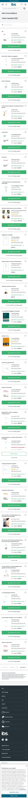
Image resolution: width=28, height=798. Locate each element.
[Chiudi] (26, 765)
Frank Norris (15, 466)
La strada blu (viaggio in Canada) (11, 311)
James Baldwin (15, 338)
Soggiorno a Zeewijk (7, 235)
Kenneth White (15, 313)
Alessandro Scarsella (17, 543)
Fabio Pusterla (15, 492)
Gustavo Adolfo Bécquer (18, 58)
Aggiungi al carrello (15, 46)
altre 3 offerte (17, 50)
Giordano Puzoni (22, 210)
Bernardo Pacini (15, 159)
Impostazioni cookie (14, 792)
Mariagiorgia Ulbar (16, 134)
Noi (2, 31)
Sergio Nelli (14, 595)
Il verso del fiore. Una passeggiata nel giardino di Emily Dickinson (12, 567)
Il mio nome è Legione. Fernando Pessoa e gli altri (13, 106)
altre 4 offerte (17, 202)
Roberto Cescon (16, 644)
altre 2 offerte (17, 75)
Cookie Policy (23, 789)
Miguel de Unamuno (16, 263)
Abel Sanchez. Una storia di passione (11, 261)
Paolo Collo (14, 109)
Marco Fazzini (15, 288)
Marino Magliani (16, 237)
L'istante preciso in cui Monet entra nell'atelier (11, 182)
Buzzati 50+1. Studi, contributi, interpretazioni (10, 413)
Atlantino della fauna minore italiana (11, 208)
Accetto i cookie (14, 795)
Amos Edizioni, (14, 35)
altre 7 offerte (17, 229)
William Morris (15, 83)
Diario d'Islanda (6, 81)
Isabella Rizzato (16, 570)
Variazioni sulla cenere (8, 490)
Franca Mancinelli (16, 389)
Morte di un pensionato (8, 362)
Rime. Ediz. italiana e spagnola (10, 56)
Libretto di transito (7, 387)
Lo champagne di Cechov (8, 592)
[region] (14, 781)
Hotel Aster (5, 132)
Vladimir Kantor (15, 365)
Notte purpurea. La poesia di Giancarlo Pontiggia (12, 438)
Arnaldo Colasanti (16, 441)
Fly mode (4, 157)
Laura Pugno (15, 33)
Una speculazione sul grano (9, 463)
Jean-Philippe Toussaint (17, 185)
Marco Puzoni (15, 210)
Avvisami (15, 453)
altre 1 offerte (17, 151)
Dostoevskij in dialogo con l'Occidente (12, 617)
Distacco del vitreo (7, 642)
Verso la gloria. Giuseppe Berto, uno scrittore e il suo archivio (11, 515)
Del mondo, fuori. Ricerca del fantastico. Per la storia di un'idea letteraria (12, 540)
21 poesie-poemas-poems (9, 286)
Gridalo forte (5, 336)
